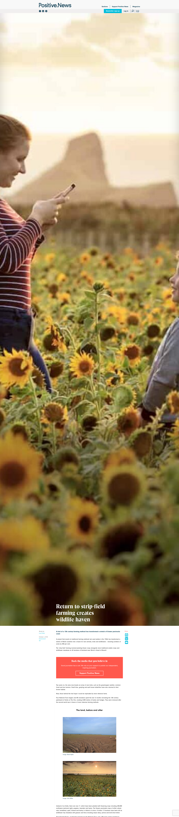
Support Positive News (120, 7)
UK (40, 640)
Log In (126, 11)
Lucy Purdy (42, 633)
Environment (42, 639)
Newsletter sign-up (113, 11)
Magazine (136, 7)
